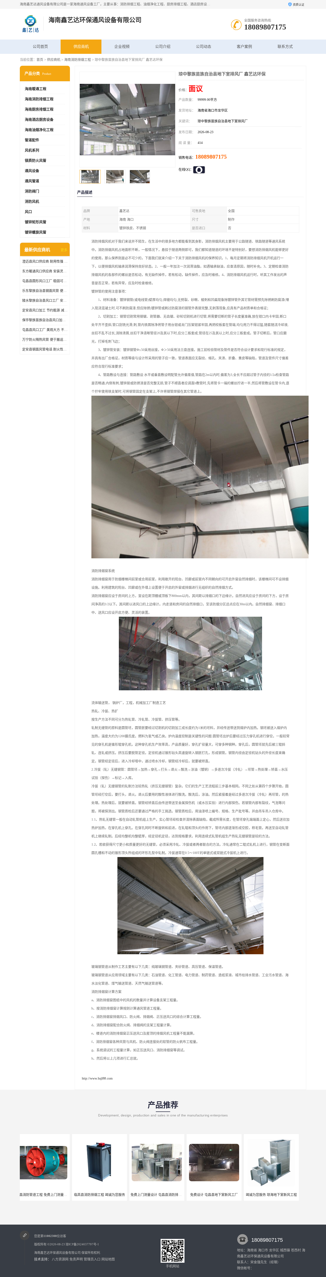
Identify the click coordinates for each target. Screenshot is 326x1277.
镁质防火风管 (35, 160)
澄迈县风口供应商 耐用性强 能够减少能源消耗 (45, 261)
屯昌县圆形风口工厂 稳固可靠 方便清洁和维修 (45, 281)
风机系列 (32, 150)
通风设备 (32, 171)
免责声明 (76, 1259)
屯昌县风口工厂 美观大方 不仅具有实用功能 (45, 330)
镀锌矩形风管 (35, 222)
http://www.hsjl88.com (97, 1078)
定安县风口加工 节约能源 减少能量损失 (45, 310)
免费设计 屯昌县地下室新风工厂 (162, 1194)
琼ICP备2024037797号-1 (82, 1244)
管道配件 (32, 140)
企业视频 (122, 47)
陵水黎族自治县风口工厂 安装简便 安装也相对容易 (45, 300)
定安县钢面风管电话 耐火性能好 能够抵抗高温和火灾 (45, 349)
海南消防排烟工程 (77, 59)
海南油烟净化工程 (39, 130)
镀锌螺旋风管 (35, 232)
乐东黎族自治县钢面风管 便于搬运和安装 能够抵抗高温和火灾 (45, 291)
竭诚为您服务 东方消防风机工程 (276, 1194)
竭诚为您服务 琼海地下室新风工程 (219, 1194)
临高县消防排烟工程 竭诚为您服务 (47, 1194)
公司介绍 (162, 47)
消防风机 (32, 201)
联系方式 (285, 47)
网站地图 (108, 1259)
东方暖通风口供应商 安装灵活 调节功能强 (45, 271)
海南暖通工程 (35, 89)
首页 (40, 59)
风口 (28, 212)
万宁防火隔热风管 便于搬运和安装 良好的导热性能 (45, 339)
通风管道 (32, 181)
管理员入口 (92, 1259)
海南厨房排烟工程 (39, 109)
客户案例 (244, 47)
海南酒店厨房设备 (39, 119)
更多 (64, 250)
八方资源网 (60, 1259)
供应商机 (81, 47)
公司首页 (40, 47)
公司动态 (203, 47)
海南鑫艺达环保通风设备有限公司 (57, 1252)
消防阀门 (32, 191)
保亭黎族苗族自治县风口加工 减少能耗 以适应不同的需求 (45, 320)
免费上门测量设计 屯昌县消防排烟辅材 (107, 1194)
